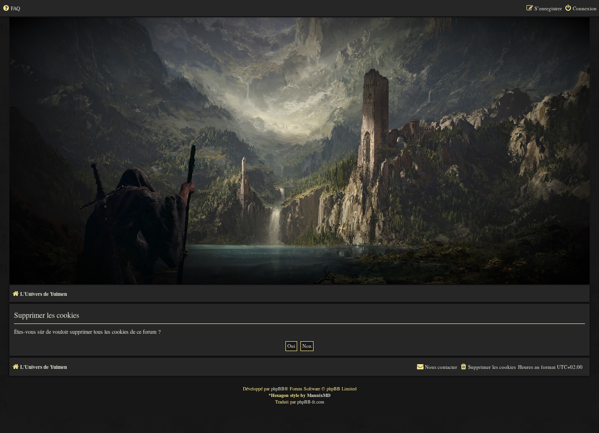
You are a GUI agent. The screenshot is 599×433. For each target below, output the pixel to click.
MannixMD (318, 395)
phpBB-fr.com (310, 401)
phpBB (278, 388)
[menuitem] (11, 8)
